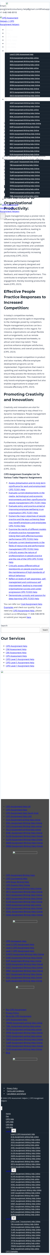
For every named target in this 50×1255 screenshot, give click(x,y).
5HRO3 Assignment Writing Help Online (25, 123)
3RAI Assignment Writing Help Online (24, 89)
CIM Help (11, 47)
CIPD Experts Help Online (18, 885)
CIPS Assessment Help (16, 656)
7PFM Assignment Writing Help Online (25, 186)
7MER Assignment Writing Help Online (25, 179)
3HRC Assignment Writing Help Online (25, 71)
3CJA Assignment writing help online (24, 58)
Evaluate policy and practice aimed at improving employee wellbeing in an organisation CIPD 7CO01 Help (27, 509)
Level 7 (8, 1219)
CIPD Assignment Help (23, 610)
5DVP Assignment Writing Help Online (25, 113)
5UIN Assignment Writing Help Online (24, 154)
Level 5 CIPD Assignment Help (20, 947)
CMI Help (11, 43)
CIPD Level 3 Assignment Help (20, 659)
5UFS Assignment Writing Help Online (24, 151)
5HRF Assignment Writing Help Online (24, 127)
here (29, 617)
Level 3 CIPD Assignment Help (20, 944)
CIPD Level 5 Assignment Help (20, 662)
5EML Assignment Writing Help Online (24, 117)
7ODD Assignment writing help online (24, 182)
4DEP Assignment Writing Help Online (25, 103)
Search (4, 625)
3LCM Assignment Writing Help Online (25, 75)
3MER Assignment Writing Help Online (25, 82)
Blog (8, 1052)
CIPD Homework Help (16, 941)
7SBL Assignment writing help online (24, 196)
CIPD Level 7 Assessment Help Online (24, 162)
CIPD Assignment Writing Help (20, 875)
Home (9, 30)
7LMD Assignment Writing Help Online (25, 172)
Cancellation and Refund (16, 1094)
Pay (8, 33)
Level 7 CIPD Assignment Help (20, 951)
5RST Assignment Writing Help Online (24, 144)
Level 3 (8, 1131)
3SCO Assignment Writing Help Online (25, 96)
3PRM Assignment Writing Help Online (25, 85)
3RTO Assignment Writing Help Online (25, 92)
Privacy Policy (12, 1012)
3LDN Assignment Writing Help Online (25, 78)
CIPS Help (11, 40)
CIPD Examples (14, 199)
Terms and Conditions (15, 1091)
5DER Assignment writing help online (24, 110)
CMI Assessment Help (16, 652)
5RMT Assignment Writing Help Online (25, 141)
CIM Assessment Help (16, 649)
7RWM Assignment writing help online (25, 193)
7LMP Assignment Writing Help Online (25, 175)
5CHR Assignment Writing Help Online (25, 106)
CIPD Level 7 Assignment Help (20, 665)
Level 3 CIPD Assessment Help (21, 54)
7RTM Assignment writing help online (24, 189)
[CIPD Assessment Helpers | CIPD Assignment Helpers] (10, 24)
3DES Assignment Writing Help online (24, 65)
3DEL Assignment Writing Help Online (24, 61)
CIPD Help (11, 37)
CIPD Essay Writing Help (17, 881)
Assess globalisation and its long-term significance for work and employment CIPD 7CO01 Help (27, 486)
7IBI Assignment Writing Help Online (24, 165)
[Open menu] (2, 216)
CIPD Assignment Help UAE (19, 816)
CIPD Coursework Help (16, 878)
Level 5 (8, 1171)
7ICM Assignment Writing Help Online (24, 169)
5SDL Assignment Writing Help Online (24, 148)
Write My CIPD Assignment (18, 1016)
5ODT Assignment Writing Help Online (25, 137)
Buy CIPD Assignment (16, 1009)
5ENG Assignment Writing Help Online (25, 120)
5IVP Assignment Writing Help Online (24, 130)
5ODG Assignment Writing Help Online (25, 134)
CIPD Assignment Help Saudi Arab (22, 813)
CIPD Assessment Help (16, 1019)
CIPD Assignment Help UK (18, 806)
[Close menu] (1, 1108)
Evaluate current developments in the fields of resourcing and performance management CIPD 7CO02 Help (27, 545)
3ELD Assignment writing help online (24, 68)
